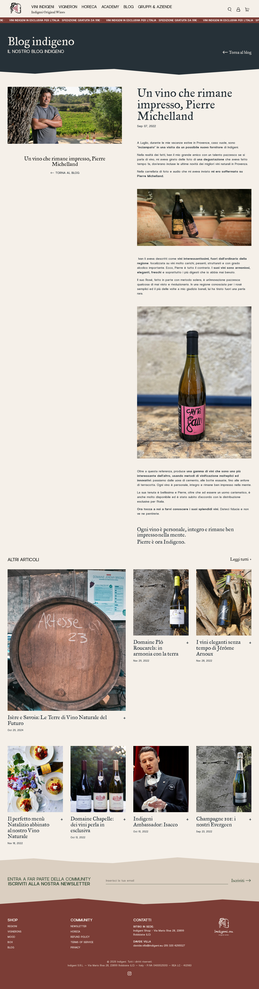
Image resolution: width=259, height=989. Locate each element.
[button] (43, 7)
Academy (110, 7)
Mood (11, 937)
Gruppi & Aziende (155, 7)
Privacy (75, 947)
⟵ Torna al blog (236, 52)
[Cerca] (231, 8)
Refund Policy (80, 937)
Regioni (12, 926)
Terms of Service (82, 942)
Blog (128, 7)
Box (10, 942)
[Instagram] (129, 973)
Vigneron (68, 7)
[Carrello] (247, 8)
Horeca (89, 7)
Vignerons (14, 931)
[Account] (238, 8)
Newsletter (78, 926)
